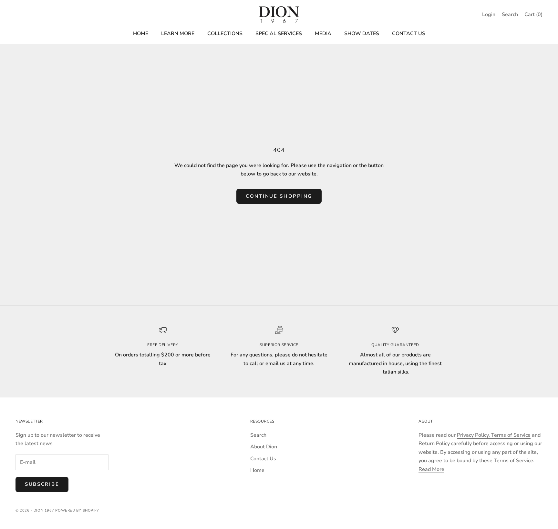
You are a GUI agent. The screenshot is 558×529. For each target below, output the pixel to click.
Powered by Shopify (77, 510)
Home (257, 470)
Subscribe (42, 484)
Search (258, 435)
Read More (431, 469)
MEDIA (323, 33)
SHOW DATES (361, 33)
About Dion (263, 446)
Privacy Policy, (474, 435)
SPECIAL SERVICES (278, 33)
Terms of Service (511, 435)
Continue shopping (279, 196)
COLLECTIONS (225, 33)
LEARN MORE (177, 33)
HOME (140, 33)
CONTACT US (408, 33)
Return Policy (434, 443)
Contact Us (263, 458)
